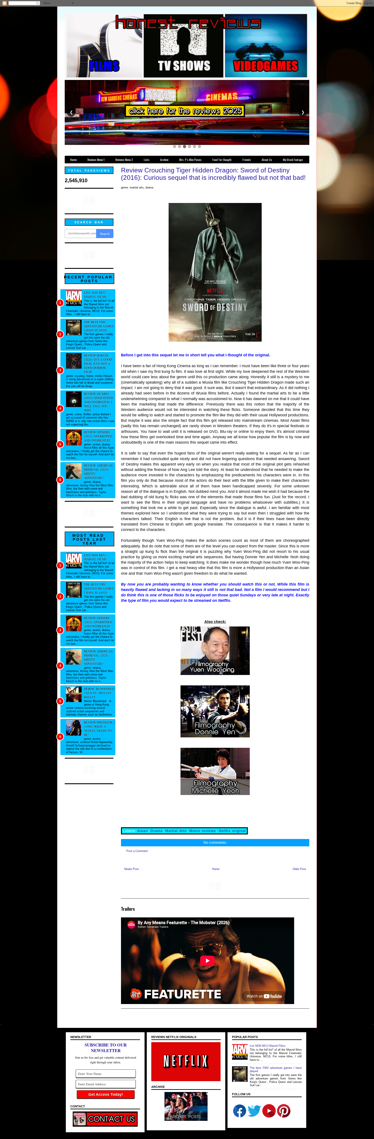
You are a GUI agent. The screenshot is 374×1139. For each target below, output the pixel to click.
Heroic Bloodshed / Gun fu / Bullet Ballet (99, 692)
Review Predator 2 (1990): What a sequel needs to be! (99, 728)
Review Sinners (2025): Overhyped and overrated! (98, 436)
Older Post (299, 869)
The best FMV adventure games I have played (99, 326)
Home (215, 869)
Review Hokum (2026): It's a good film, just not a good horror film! (98, 363)
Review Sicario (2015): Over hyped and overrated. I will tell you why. (98, 401)
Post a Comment (137, 851)
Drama (157, 831)
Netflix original (232, 831)
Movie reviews (202, 831)
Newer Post (131, 869)
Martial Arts (176, 831)
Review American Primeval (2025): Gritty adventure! (98, 471)
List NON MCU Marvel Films (95, 294)
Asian (142, 831)
